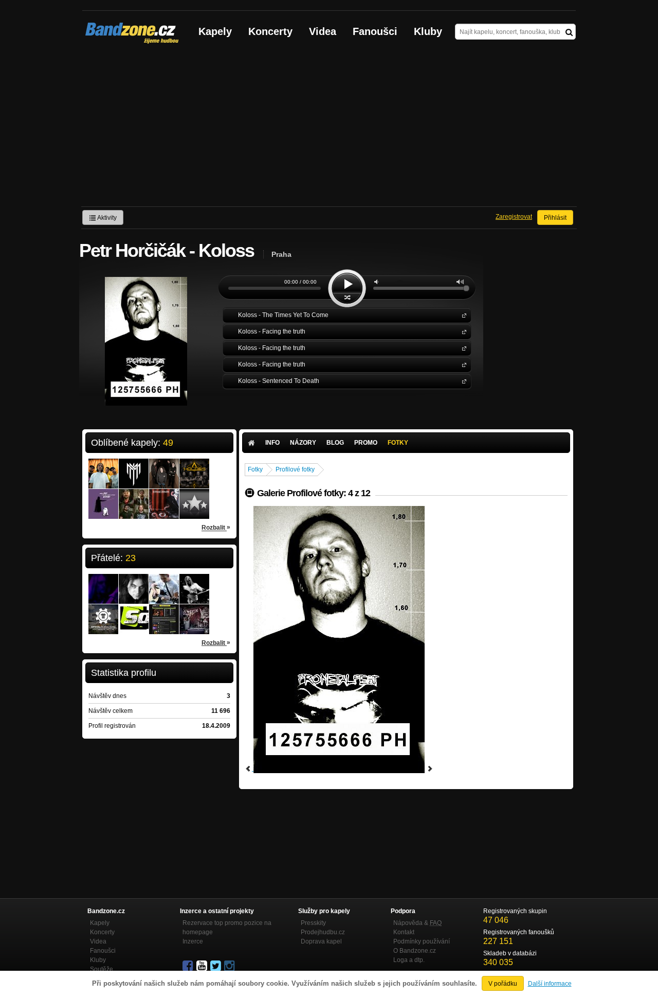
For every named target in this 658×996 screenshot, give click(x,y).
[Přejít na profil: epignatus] (103, 582)
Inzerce (192, 941)
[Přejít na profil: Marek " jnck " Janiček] (134, 582)
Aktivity (106, 217)
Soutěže (101, 969)
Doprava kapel (321, 941)
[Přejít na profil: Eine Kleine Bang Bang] (103, 497)
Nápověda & (417, 923)
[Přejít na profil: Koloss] (194, 467)
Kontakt (403, 932)
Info (272, 442)
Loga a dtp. (409, 960)
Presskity (313, 923)
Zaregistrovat (514, 216)
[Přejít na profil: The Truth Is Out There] (103, 467)
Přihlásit (555, 217)
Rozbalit (216, 527)
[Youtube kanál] (202, 966)
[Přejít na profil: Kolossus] (194, 582)
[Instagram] (230, 966)
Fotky (398, 442)
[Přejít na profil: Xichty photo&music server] (164, 609)
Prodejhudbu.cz (323, 932)
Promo (365, 442)
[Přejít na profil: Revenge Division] (164, 497)
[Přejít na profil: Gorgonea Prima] (194, 497)
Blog (335, 442)
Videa (322, 31)
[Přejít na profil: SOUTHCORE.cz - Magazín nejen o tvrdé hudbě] (134, 612)
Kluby (428, 31)
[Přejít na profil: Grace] (134, 497)
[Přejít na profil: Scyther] (164, 582)
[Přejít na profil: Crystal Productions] (103, 612)
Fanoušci (375, 31)
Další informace (550, 983)
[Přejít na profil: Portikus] (164, 467)
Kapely (215, 31)
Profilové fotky (295, 469)
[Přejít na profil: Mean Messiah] (134, 467)
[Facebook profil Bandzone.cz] (188, 966)
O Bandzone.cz (414, 950)
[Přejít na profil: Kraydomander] (194, 612)
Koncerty (270, 31)
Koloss (462, 314)
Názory (303, 442)
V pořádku (502, 983)
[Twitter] (216, 966)
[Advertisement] (329, 129)
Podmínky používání (421, 941)
